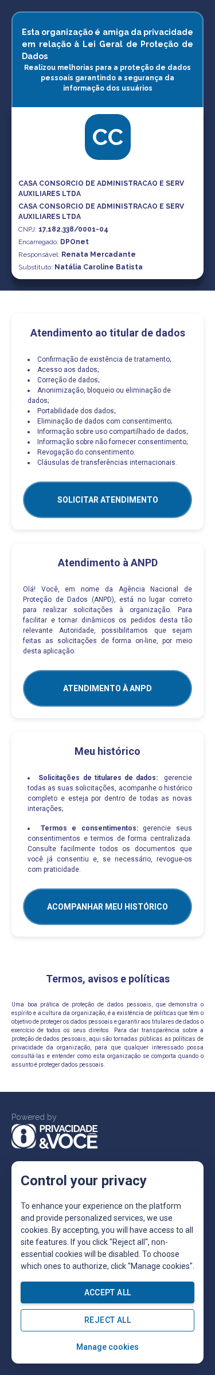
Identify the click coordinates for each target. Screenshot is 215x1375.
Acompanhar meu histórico (107, 906)
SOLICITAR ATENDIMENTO (107, 499)
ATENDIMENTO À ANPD (107, 688)
